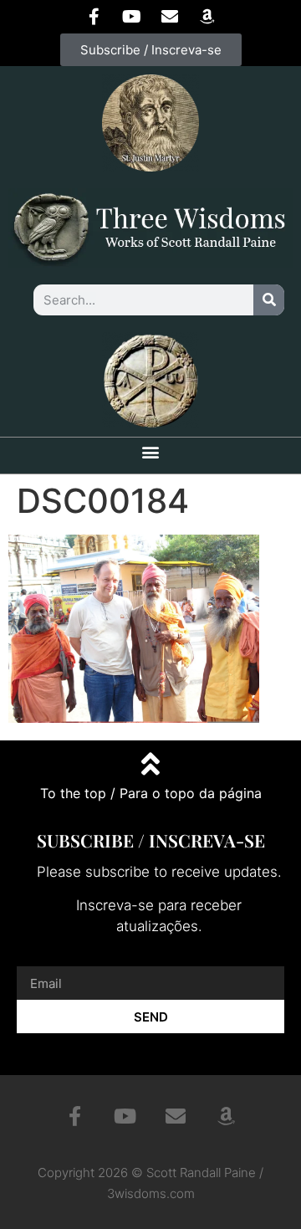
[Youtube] (132, 16)
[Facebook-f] (94, 16)
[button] (151, 451)
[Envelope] (169, 16)
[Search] (268, 299)
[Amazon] (207, 16)
